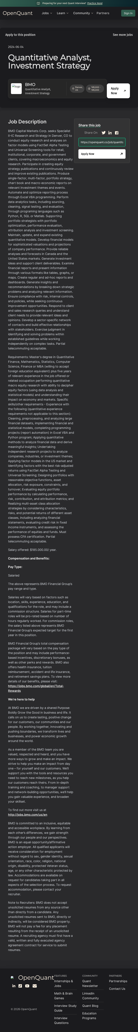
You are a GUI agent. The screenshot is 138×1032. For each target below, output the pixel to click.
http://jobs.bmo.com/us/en (27, 814)
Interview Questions (61, 1020)
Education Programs (89, 1016)
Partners (103, 13)
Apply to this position (20, 35)
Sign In (128, 13)
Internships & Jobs (63, 983)
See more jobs (123, 35)
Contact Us (117, 988)
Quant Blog (90, 1006)
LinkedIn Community (90, 996)
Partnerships (118, 981)
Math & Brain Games (63, 996)
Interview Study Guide (65, 1008)
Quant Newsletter (90, 983)
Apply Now (115, 91)
